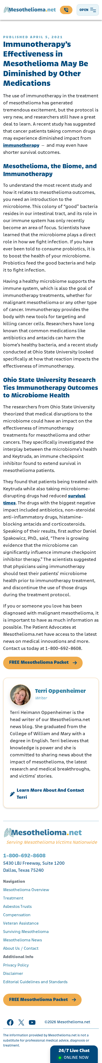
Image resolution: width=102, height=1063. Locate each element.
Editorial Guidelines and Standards (35, 982)
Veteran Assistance (21, 923)
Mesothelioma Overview (26, 890)
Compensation (17, 915)
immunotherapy (21, 145)
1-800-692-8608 (24, 856)
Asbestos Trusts (17, 907)
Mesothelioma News (22, 940)
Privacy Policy (16, 965)
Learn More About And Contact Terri (50, 794)
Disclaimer (13, 974)
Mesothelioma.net (73, 1022)
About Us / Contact (20, 949)
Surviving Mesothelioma (26, 932)
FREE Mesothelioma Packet (39, 662)
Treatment (13, 898)
